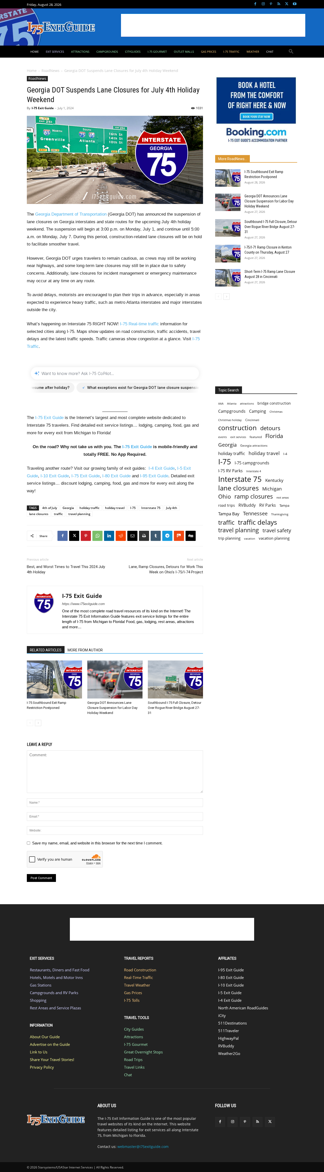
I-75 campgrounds (252, 463)
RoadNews (50, 70)
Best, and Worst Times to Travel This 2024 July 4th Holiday (66, 569)
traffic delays (257, 522)
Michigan (272, 488)
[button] (291, 52)
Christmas (276, 411)
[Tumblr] (156, 536)
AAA (221, 403)
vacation (249, 538)
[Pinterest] (271, 4)
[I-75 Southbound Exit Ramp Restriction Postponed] (54, 679)
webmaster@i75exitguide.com (143, 1146)
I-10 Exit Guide (54, 476)
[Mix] (179, 536)
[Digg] (191, 536)
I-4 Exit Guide (162, 468)
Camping (257, 411)
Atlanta (231, 403)
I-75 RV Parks (230, 471)
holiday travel (115, 508)
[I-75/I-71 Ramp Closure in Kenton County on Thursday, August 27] (227, 253)
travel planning (79, 514)
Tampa (284, 505)
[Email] (132, 536)
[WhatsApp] (97, 536)
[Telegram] (167, 536)
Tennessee (255, 513)
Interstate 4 (253, 471)
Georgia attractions (254, 445)
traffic (58, 514)
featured (256, 437)
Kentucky (274, 480)
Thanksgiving (279, 514)
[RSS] (278, 4)
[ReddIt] (121, 536)
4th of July (49, 508)
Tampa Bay (228, 513)
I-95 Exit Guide (154, 476)
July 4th (171, 508)
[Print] (144, 536)
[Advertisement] (213, 25)
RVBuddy (247, 505)
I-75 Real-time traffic (139, 324)
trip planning (229, 538)
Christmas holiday (230, 420)
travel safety (276, 530)
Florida (274, 436)
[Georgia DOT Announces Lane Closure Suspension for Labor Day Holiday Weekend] (115, 679)
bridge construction (274, 403)
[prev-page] (30, 723)
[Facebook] (255, 4)
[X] (286, 4)
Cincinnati (252, 420)
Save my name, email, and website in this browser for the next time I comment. (97, 843)
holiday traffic (89, 508)
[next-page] (38, 723)
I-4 (285, 453)
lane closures (38, 514)
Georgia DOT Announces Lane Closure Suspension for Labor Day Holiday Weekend (112, 708)
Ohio (224, 496)
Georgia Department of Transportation (71, 214)
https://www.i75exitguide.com (83, 604)
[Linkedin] (109, 536)
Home (32, 70)
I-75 (133, 508)
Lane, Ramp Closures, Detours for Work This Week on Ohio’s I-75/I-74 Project (166, 569)
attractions (247, 403)
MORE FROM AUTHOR (85, 650)
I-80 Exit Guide (116, 476)
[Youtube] (294, 4)
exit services (238, 437)
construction (237, 427)
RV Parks (267, 505)
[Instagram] (263, 4)
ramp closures (253, 496)
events (222, 437)
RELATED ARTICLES (46, 650)
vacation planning (274, 538)
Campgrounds (232, 411)
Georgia (68, 508)
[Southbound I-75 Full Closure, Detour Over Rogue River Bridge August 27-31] (175, 679)
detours (270, 428)
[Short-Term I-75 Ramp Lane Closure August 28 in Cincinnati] (227, 278)
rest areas (282, 497)
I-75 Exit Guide (43, 108)
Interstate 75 (150, 508)
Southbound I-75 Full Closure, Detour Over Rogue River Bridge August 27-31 (174, 708)
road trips (226, 505)
